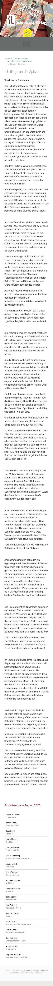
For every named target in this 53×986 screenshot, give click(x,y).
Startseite (8, 58)
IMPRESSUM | (25, 973)
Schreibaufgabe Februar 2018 (19, 61)
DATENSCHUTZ (37, 973)
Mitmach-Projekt (21, 58)
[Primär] (26, 44)
